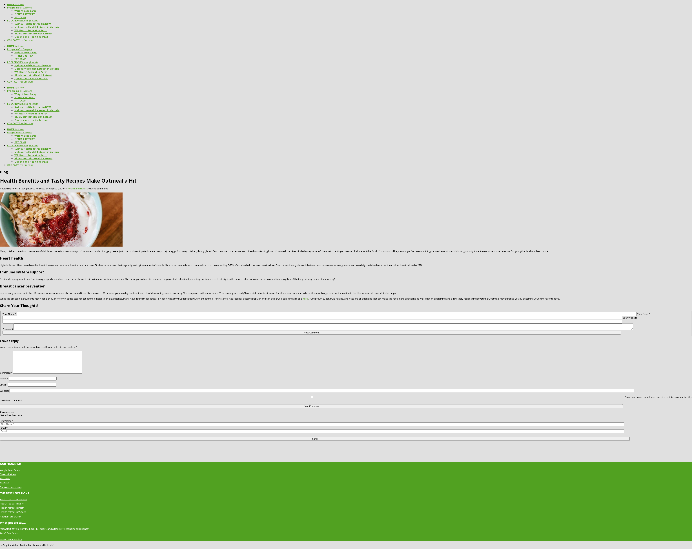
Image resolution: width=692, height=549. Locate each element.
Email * (4, 428)
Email (4, 384)
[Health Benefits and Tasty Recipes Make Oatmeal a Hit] (61, 245)
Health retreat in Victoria (13, 511)
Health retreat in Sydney (13, 499)
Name (4, 378)
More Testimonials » (11, 539)
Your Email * (643, 314)
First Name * (6, 420)
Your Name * (9, 314)
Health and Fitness (78, 188)
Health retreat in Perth (12, 507)
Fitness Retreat (8, 474)
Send (315, 438)
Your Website (630, 317)
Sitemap (4, 482)
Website (4, 390)
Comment (8, 329)
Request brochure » (10, 487)
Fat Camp (5, 478)
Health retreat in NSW (12, 503)
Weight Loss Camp (10, 470)
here (305, 298)
